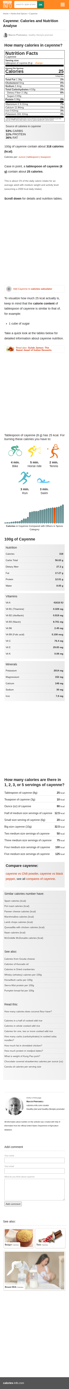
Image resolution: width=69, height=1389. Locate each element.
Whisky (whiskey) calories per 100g (23, 974)
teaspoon (46, 157)
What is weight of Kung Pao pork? (22, 1056)
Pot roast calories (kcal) (16, 906)
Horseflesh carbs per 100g (18, 980)
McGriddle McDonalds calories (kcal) (23, 938)
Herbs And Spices (19, 13)
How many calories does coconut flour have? (28, 1011)
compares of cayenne (40, 879)
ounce (22, 157)
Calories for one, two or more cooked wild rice (28, 1031)
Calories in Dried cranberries (19, 969)
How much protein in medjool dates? (23, 1050)
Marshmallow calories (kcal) (19, 916)
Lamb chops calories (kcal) (18, 922)
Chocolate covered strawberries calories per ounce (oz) (33, 1061)
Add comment (13, 1204)
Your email (9, 1166)
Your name (9, 1156)
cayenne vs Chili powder (22, 873)
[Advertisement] (34, 245)
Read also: (34, 349)
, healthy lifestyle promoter (31, 35)
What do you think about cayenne (19, 1177)
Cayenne (33, 13)
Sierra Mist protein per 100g (19, 985)
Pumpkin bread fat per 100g (19, 990)
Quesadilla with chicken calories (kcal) (24, 927)
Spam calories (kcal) (15, 900)
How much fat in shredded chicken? (23, 1045)
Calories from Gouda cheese (19, 958)
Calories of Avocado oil (16, 964)
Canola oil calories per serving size (22, 1066)
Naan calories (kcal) (14, 932)
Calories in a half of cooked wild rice (23, 1020)
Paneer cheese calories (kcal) (20, 911)
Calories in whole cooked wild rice (22, 1025)
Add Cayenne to (32, 289)
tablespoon (33, 157)
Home (6, 13)
